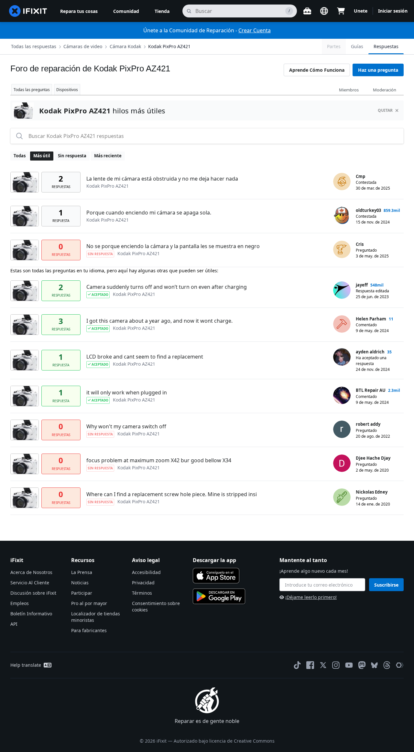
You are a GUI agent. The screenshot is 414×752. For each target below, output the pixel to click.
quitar (385, 110)
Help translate (25, 665)
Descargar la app (214, 560)
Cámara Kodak (125, 46)
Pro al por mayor (89, 603)
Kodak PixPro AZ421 (169, 46)
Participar (81, 593)
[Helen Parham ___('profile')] (342, 324)
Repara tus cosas (79, 11)
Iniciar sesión (393, 11)
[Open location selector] (324, 11)
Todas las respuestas (33, 46)
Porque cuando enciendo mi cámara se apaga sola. (148, 212)
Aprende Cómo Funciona (316, 70)
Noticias (80, 583)
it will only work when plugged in (126, 392)
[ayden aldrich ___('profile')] (342, 357)
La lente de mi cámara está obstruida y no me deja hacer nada (162, 178)
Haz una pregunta (378, 70)
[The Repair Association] (400, 665)
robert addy (368, 424)
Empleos (19, 603)
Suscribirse (386, 585)
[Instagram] (336, 665)
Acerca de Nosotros (31, 572)
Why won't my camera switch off (126, 426)
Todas (20, 156)
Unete (360, 11)
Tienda (162, 11)
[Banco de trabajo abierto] (307, 11)
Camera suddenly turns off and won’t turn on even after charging (166, 286)
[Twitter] (323, 665)
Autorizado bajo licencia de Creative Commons (224, 741)
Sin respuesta (72, 156)
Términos (142, 593)
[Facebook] (310, 665)
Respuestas (386, 46)
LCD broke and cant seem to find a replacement (144, 356)
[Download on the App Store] (216, 575)
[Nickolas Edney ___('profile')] (342, 497)
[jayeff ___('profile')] (342, 290)
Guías (357, 46)
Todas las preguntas (32, 89)
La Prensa (81, 572)
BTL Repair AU (371, 390)
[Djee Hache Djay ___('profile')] (342, 463)
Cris (360, 244)
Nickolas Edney (371, 492)
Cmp (360, 176)
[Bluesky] (374, 665)
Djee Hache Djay (373, 458)
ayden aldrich (370, 352)
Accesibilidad (146, 572)
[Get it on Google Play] (219, 596)
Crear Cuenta (254, 30)
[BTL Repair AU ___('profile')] (342, 395)
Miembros (349, 90)
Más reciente (108, 156)
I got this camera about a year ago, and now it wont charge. (159, 320)
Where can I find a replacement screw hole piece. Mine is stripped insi (171, 494)
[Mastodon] (362, 665)
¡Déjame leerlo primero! (311, 597)
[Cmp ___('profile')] (342, 181)
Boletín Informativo (31, 614)
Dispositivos (67, 89)
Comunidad (126, 11)
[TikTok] (297, 665)
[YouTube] (349, 665)
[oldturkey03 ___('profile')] (342, 215)
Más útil (41, 156)
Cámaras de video (82, 46)
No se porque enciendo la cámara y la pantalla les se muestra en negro (173, 246)
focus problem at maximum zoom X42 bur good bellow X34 (158, 460)
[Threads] (387, 665)
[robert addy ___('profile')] (342, 429)
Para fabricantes (89, 630)
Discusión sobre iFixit (33, 593)
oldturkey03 (368, 210)
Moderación (384, 90)
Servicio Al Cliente (29, 583)
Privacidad (143, 583)
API (13, 624)
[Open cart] (340, 11)
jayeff (362, 285)
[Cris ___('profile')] (342, 249)
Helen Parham (371, 319)
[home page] (28, 11)
